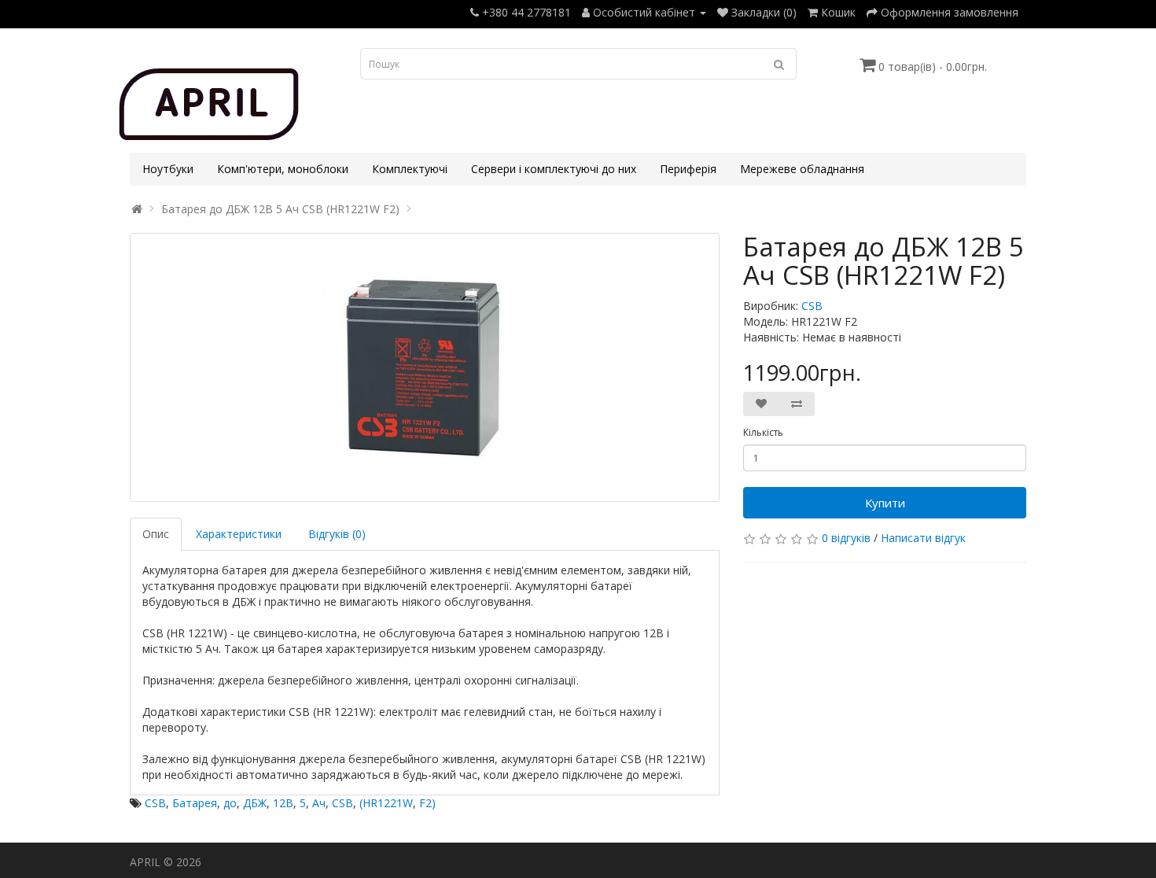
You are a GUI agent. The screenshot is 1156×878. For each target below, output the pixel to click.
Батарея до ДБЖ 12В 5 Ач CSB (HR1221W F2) (280, 208)
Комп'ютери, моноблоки (282, 168)
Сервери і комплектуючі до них (553, 168)
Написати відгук (923, 537)
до (230, 802)
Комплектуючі (409, 168)
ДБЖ (255, 802)
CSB (812, 305)
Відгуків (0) (337, 533)
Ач (319, 802)
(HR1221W (386, 802)
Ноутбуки (167, 168)
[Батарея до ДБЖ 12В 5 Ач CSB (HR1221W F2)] (425, 367)
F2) (427, 802)
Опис (155, 533)
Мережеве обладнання (802, 168)
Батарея (194, 802)
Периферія (688, 168)
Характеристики (239, 533)
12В (283, 802)
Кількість (763, 432)
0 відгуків (846, 537)
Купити (885, 503)
